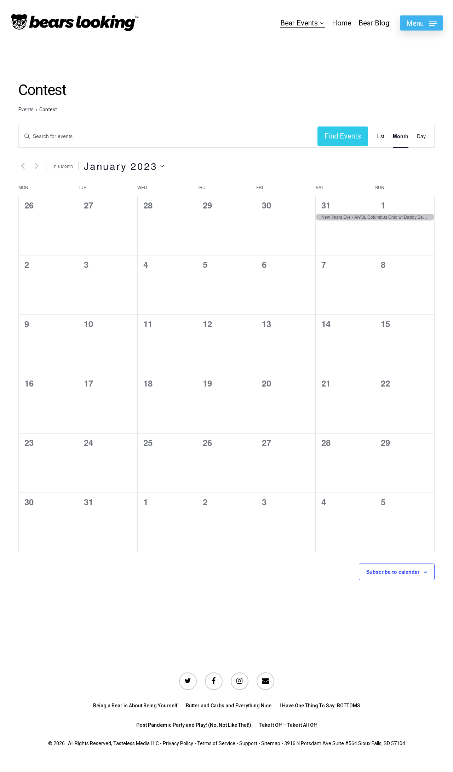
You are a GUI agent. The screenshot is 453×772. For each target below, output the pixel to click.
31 (326, 205)
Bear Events (299, 23)
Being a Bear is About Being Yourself (135, 705)
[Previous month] (22, 166)
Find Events (343, 136)
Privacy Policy (178, 743)
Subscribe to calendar (392, 571)
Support (248, 743)
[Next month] (36, 166)
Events (26, 109)
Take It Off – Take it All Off (288, 725)
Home (341, 23)
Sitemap (270, 743)
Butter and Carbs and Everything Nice (228, 705)
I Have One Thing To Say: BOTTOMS (320, 705)
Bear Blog (374, 23)
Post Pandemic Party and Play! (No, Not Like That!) (193, 725)
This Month (62, 166)
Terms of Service (216, 743)
